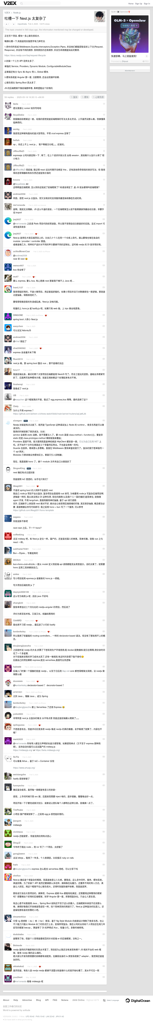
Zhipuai (125, 61)
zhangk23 (18, 602)
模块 (86, 96)
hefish (16, 140)
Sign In (147, 3)
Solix (15, 103)
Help (15, 999)
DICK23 (17, 559)
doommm (18, 681)
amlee (16, 574)
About (6, 999)
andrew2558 (19, 193)
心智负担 (99, 96)
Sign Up (138, 3)
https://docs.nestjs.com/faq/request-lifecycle (25, 55)
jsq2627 (17, 219)
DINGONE (18, 315)
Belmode (17, 945)
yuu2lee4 (17, 977)
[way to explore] (10, 3)
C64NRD (17, 620)
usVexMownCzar (21, 251)
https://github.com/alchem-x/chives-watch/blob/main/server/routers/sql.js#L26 (49, 413)
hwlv (15, 864)
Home (130, 3)
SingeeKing (19, 468)
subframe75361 (21, 548)
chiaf (17, 341)
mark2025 (18, 739)
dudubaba (18, 934)
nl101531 (17, 691)
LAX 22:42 (50, 1016)
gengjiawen (19, 853)
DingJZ (16, 842)
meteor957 (18, 265)
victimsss (18, 831)
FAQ (55, 999)
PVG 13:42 (40, 1016)
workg (16, 129)
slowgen (17, 420)
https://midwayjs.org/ (23, 750)
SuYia (16, 756)
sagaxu (17, 516)
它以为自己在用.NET (89, 441)
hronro (16, 179)
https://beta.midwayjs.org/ (48, 750)
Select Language (112, 1000)
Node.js (17, 12)
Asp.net (65, 670)
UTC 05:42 (30, 1016)
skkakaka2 (18, 966)
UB (14, 395)
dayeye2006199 (21, 591)
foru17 (16, 369)
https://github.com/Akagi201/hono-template (33, 510)
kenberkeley (19, 631)
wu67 (16, 276)
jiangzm (17, 820)
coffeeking (18, 534)
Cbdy (16, 406)
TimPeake (18, 809)
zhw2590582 (19, 348)
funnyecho (18, 785)
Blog (38, 999)
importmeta (22, 24)
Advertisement (130, 71)
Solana (64, 999)
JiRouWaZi (18, 151)
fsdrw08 (17, 666)
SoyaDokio (18, 114)
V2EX (7, 12)
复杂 (75, 96)
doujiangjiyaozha (22, 645)
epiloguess (19, 724)
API (47, 999)
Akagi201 (18, 485)
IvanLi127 (18, 287)
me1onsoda (19, 204)
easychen (18, 326)
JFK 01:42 (60, 1016)
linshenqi (18, 384)
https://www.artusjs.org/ (24, 767)
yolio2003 (18, 713)
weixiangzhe (19, 774)
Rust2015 (18, 358)
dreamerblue (19, 916)
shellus (17, 875)
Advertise (27, 999)
